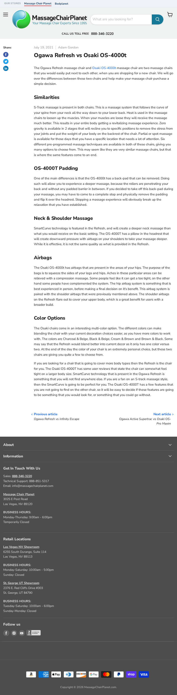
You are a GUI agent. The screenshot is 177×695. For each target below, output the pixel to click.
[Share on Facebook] (5, 54)
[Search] (157, 19)
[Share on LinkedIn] (5, 68)
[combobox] (121, 19)
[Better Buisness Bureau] (30, 633)
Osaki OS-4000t (104, 68)
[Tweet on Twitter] (5, 61)
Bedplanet (61, 3)
